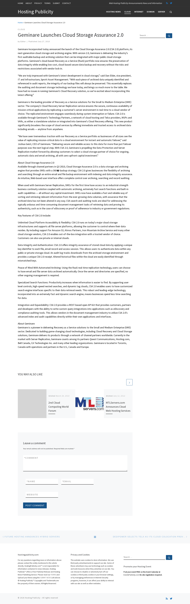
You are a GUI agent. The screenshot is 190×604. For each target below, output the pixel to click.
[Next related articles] (129, 382)
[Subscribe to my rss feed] (167, 3)
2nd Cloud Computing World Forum (58, 406)
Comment (31, 458)
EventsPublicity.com (131, 575)
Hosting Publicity (32, 598)
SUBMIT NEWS (45, 577)
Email (66, 481)
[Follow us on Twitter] (171, 3)
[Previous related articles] (123, 382)
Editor (23, 42)
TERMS (53, 575)
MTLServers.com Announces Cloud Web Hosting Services (118, 406)
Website (32, 494)
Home (20, 22)
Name (31, 481)
